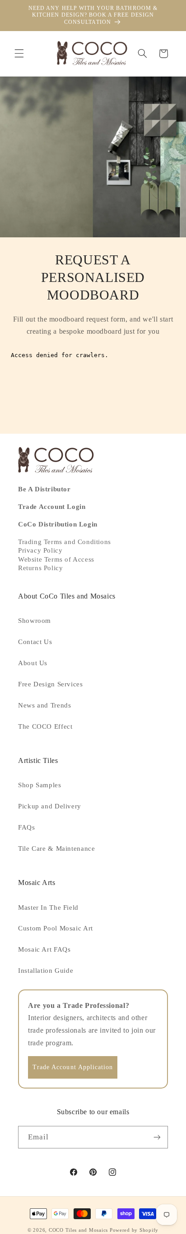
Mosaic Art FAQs (44, 949)
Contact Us (35, 641)
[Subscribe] (157, 1137)
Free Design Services (50, 684)
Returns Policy (40, 568)
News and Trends (44, 705)
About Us (32, 663)
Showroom (34, 620)
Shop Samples (39, 785)
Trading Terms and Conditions (64, 541)
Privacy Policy (40, 550)
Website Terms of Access (56, 559)
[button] (19, 53)
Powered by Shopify (134, 1230)
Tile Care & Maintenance (56, 848)
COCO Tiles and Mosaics (78, 1230)
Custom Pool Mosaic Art (55, 928)
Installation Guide (45, 970)
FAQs (26, 827)
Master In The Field (48, 907)
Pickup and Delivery (49, 806)
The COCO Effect (45, 726)
